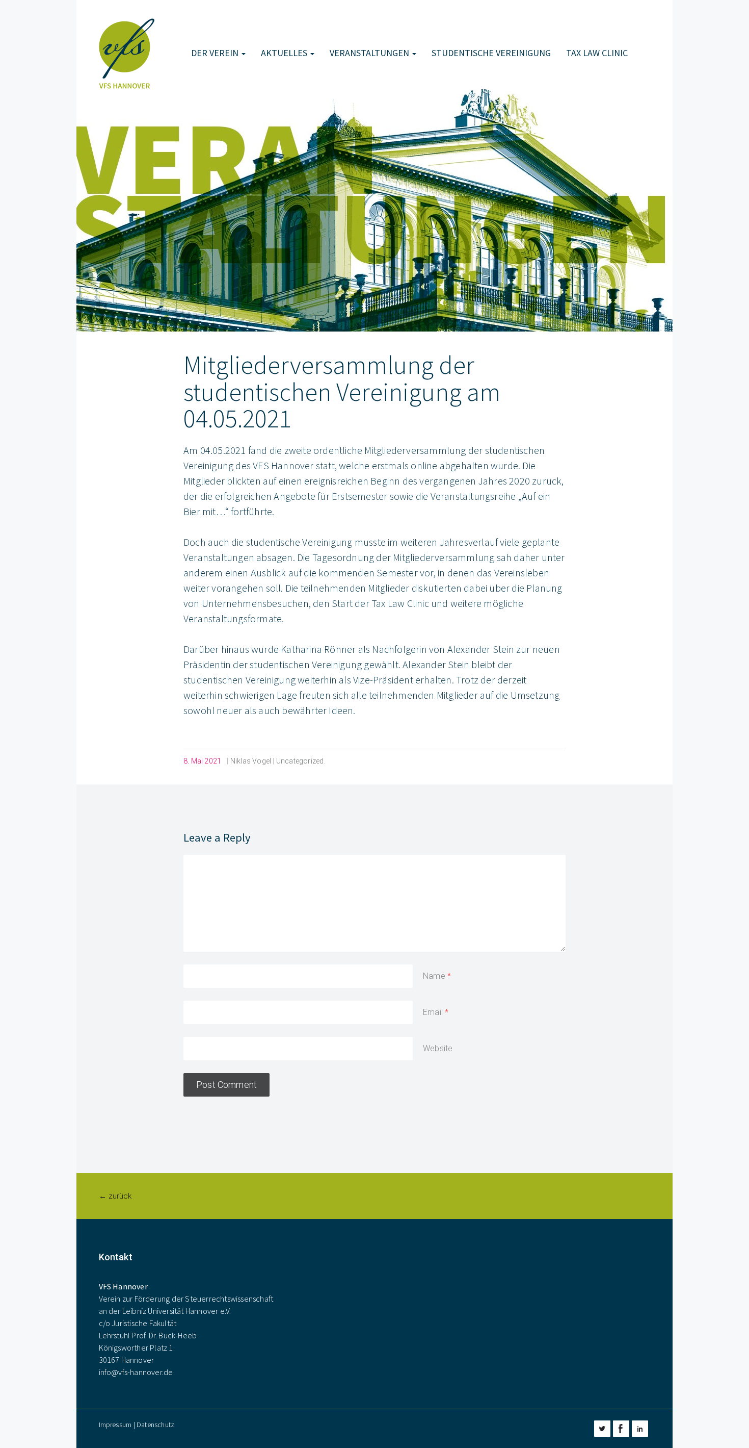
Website (437, 1048)
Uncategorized (300, 761)
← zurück (115, 1196)
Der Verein (215, 53)
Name (434, 976)
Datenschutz (155, 1424)
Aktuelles (285, 53)
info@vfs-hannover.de (136, 1372)
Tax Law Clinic (597, 53)
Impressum (115, 1424)
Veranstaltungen (370, 53)
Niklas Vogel (250, 761)
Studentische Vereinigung (491, 53)
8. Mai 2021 (202, 761)
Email (433, 1012)
